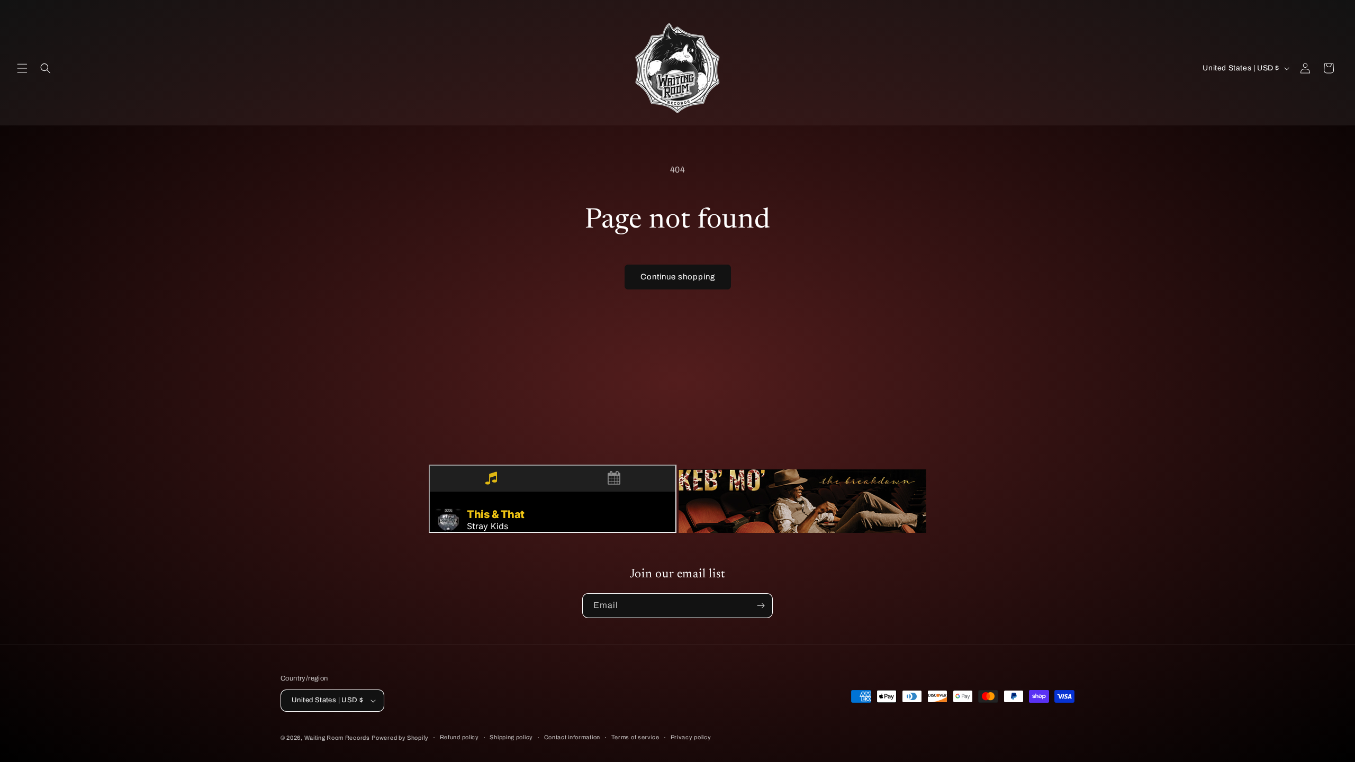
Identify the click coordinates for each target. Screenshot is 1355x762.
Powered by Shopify (400, 737)
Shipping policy (511, 737)
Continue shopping (677, 277)
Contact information (572, 737)
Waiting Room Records (337, 737)
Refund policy (459, 737)
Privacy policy (691, 737)
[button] (22, 68)
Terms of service (635, 737)
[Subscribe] (760, 605)
